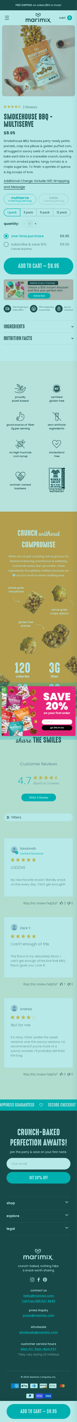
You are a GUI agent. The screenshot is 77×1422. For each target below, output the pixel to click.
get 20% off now (57, 727)
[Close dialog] (73, 688)
